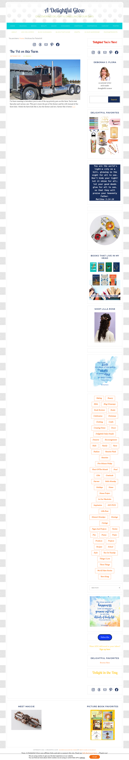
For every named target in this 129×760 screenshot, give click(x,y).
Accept (94, 757)
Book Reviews (99, 410)
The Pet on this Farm (24, 51)
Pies (94, 535)
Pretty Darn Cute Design (87, 750)
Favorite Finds (110, 452)
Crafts (111, 422)
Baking (99, 398)
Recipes (99, 547)
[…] (73, 107)
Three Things (105, 565)
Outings (105, 523)
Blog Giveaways (109, 404)
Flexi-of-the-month (100, 470)
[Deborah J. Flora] (104, 73)
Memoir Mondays (98, 517)
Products (98, 541)
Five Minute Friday (104, 464)
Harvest (96, 481)
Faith (94, 446)
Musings (114, 517)
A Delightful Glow (64, 10)
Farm (115, 446)
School (110, 547)
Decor (113, 428)
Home (111, 487)
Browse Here (105, 663)
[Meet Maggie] (26, 720)
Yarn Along (104, 577)
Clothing (99, 422)
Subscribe (105, 637)
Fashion (96, 452)
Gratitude (109, 475)
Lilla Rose (104, 511)
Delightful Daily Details (105, 434)
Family (104, 446)
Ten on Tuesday (109, 553)
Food (115, 470)
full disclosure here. (90, 753)
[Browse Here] (104, 155)
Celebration (97, 416)
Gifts (98, 475)
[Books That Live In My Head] (104, 300)
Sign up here (104, 649)
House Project (104, 493)
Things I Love (104, 559)
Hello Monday (110, 481)
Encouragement (111, 440)
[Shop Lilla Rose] (104, 343)
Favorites (104, 458)
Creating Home (99, 428)
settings (82, 758)
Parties (114, 529)
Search (114, 99)
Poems (103, 535)
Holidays (99, 487)
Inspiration (98, 505)
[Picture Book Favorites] (103, 725)
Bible (96, 404)
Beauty (110, 398)
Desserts (96, 440)
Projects (111, 541)
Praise (114, 535)
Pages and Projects (99, 529)
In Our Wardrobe (104, 499)
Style (96, 553)
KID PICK (112, 505)
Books (112, 410)
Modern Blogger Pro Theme (68, 750)
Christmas (112, 416)
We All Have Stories (104, 571)
